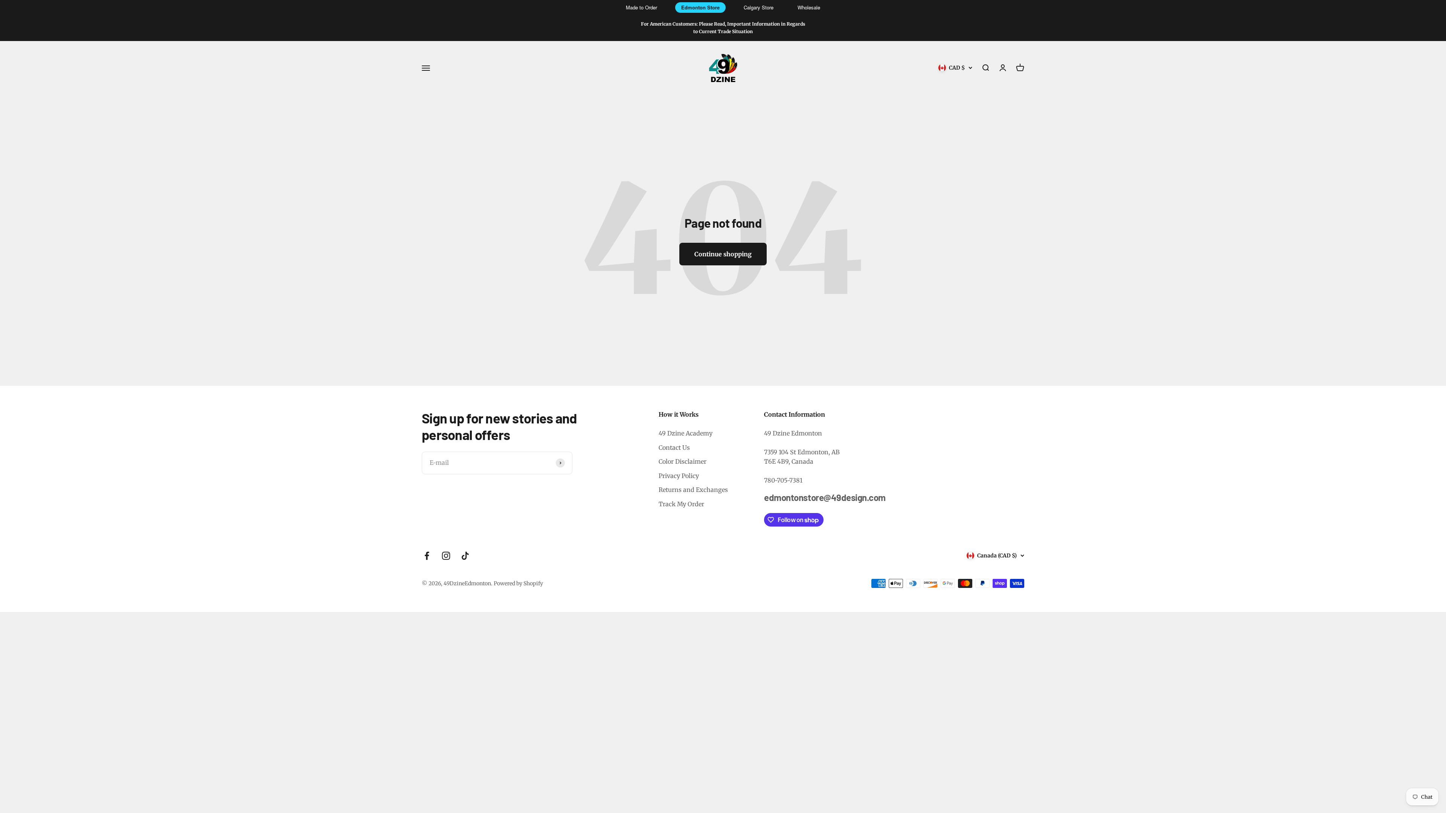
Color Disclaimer (682, 461)
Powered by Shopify (518, 583)
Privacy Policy (679, 476)
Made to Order (641, 7)
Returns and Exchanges (693, 489)
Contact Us (674, 447)
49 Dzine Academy (685, 433)
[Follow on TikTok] (465, 556)
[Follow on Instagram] (446, 556)
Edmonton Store (700, 7)
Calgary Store (758, 7)
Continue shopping (723, 254)
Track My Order (681, 504)
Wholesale (809, 7)
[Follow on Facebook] (427, 556)
